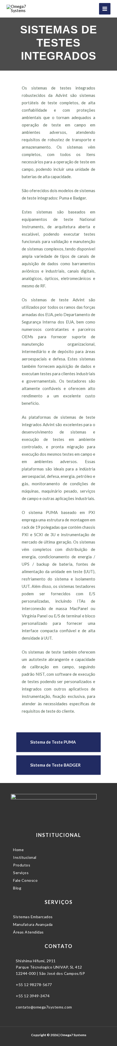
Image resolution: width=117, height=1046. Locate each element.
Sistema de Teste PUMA (53, 741)
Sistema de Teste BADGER (55, 764)
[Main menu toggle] (104, 9)
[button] (58, 742)
